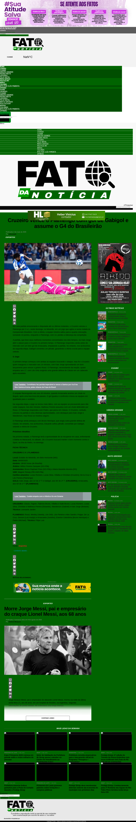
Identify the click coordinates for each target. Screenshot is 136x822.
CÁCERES (3, 75)
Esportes (23, 546)
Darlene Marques (15, 622)
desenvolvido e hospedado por (12, 818)
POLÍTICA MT (4, 81)
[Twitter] (52, 313)
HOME (2, 67)
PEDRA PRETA (5, 74)
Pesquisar (5, 115)
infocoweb (12, 234)
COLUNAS (3, 84)
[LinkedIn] (52, 319)
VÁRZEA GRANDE (6, 72)
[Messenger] (52, 316)
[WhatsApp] (52, 306)
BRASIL (2, 82)
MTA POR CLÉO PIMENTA (9, 86)
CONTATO (3, 30)
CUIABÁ (19, 57)
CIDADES (3, 69)
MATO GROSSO (5, 79)
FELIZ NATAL (5, 77)
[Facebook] (52, 309)
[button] (4, 113)
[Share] (52, 323)
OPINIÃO (3, 88)
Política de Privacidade (8, 28)
